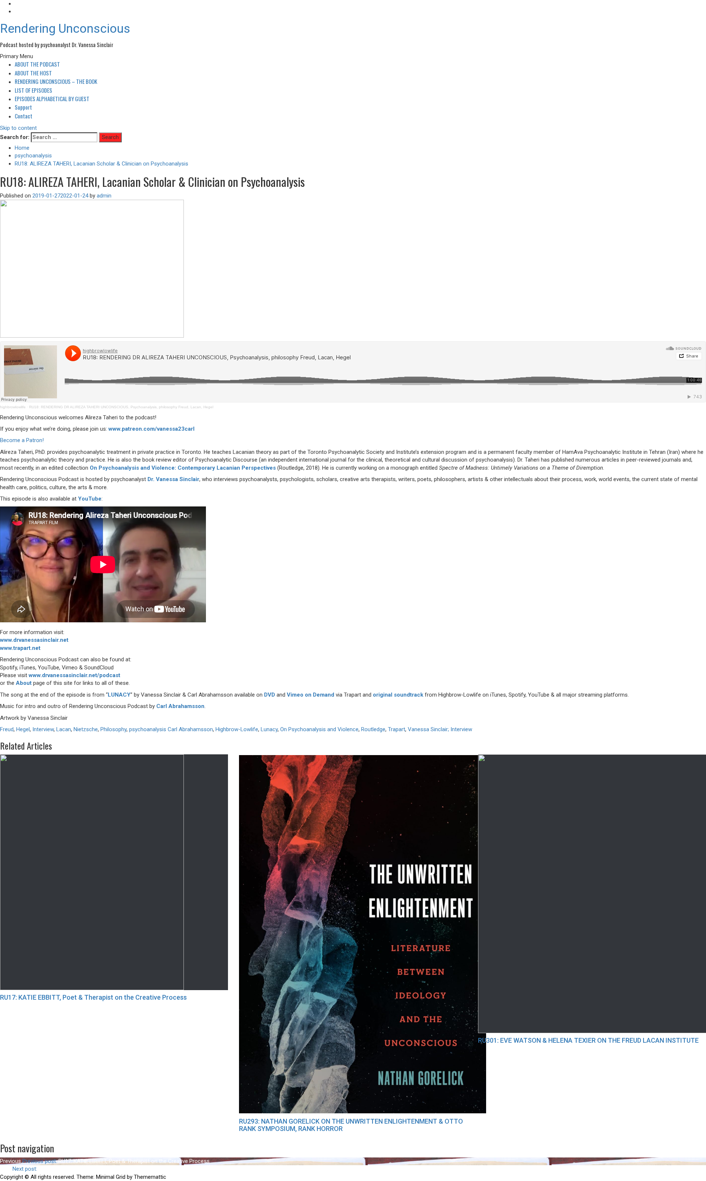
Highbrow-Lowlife (236, 729)
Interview (43, 729)
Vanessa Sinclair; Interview (440, 729)
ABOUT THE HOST (33, 73)
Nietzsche (86, 729)
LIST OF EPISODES (33, 90)
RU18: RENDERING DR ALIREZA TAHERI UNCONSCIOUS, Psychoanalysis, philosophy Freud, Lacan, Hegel (121, 407)
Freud (7, 729)
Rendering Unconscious (65, 28)
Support (23, 107)
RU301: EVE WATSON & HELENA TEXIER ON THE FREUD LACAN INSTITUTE (588, 1040)
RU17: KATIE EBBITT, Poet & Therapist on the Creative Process (93, 997)
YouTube (89, 498)
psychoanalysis (147, 729)
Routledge (373, 729)
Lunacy (269, 729)
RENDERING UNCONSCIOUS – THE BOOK (56, 81)
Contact (23, 116)
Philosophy (113, 729)
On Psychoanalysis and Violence (319, 729)
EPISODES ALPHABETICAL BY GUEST (52, 99)
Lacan (63, 729)
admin (104, 195)
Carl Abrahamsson (180, 706)
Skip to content (18, 128)
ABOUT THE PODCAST (37, 64)
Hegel (23, 729)
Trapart (396, 729)
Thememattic (150, 1177)
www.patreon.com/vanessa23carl (151, 429)
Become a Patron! (22, 440)
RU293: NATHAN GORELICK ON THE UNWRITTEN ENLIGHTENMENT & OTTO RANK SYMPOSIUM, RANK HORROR (351, 1124)
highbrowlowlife (13, 407)
